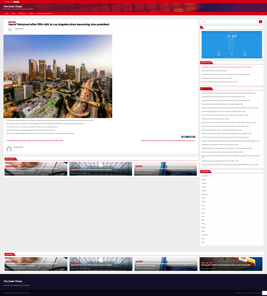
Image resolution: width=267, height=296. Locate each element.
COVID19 (7, 166)
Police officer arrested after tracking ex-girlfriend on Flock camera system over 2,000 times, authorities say (228, 155)
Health (12, 166)
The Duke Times (12, 6)
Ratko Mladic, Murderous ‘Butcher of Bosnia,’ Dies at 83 (216, 144)
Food (203, 205)
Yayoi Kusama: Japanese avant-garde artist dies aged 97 (216, 161)
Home (6, 13)
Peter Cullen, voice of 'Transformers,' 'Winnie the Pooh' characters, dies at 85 (221, 126)
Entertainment (205, 194)
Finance (204, 201)
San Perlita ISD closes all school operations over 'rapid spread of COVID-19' (221, 137)
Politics (203, 223)
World (140, 166)
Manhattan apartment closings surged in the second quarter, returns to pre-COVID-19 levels (35, 140)
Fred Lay (212, 268)
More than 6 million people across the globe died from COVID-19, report (220, 81)
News (16, 166)
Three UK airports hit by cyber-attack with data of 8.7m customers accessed (221, 115)
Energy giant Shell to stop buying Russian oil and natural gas (217, 78)
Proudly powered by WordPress (9, 292)
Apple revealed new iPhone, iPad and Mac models (91, 170)
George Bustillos (85, 173)
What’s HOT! (206, 88)
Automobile (204, 175)
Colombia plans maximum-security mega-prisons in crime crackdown (219, 96)
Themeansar (27, 292)
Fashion (204, 198)
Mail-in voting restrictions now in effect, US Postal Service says (217, 130)
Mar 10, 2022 (10, 268)
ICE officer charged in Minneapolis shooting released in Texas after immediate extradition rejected (226, 141)
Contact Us (22, 13)
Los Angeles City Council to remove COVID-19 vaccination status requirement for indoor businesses (227, 67)
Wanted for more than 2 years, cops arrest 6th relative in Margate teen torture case (222, 133)
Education (204, 190)
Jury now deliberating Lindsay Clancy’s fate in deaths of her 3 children (219, 111)
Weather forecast (232, 57)
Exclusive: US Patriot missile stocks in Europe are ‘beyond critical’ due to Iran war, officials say (225, 107)
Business (73, 167)
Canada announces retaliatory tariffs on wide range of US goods (218, 152)
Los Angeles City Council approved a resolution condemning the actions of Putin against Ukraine (226, 74)
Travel (203, 238)
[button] (262, 13)
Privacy (31, 13)
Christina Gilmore (19, 28)
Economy (204, 187)
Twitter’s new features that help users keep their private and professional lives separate (167, 140)
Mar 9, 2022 (205, 268)
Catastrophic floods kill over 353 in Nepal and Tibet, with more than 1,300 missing (222, 148)
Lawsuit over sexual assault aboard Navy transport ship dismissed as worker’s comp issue (224, 122)
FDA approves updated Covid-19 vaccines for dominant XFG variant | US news (221, 100)
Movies (203, 212)
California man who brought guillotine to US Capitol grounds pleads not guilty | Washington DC (225, 164)
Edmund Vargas (149, 173)
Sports (203, 231)
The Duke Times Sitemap (44, 13)
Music (203, 216)
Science (204, 227)
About (13, 13)
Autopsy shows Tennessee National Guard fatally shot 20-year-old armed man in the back (224, 93)
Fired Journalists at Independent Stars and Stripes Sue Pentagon (218, 104)
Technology (204, 234)
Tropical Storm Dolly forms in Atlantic (211, 118)
